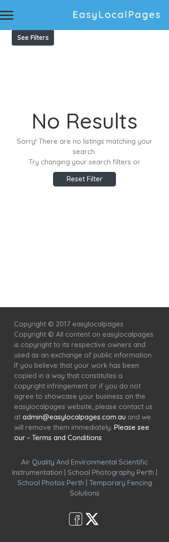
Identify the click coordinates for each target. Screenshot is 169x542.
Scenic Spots (106, 279)
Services (60, 279)
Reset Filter (85, 178)
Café (146, 279)
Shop (84, 290)
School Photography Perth (111, 472)
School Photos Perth (50, 482)
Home (24, 279)
